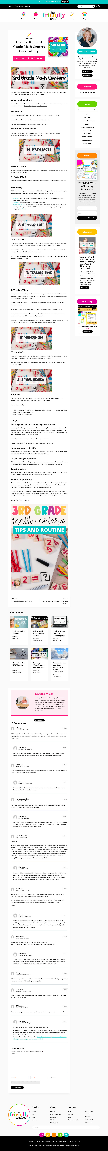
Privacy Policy (34, 1081)
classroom (87, 143)
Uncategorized (29, 38)
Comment (14, 1053)
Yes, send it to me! (87, 218)
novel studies (87, 137)
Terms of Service (14, 1082)
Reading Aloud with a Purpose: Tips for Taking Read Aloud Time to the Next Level (87, 262)
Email (33, 1077)
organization (87, 140)
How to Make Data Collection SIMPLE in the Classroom (55, 601)
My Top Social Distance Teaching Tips (21, 600)
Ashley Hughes (75, 1145)
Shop (21, 6)
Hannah (15, 636)
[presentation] (19, 622)
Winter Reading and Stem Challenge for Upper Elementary (59, 667)
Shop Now (65, 2)
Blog (16, 6)
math (87, 124)
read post (85, 288)
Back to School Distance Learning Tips (59, 633)
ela (87, 114)
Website (53, 1077)
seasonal (87, 133)
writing (87, 117)
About (11, 6)
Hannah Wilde (44, 693)
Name (13, 1077)
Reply (65, 728)
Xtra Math (16, 202)
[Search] (94, 110)
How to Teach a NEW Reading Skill (18, 665)
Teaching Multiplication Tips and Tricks (39, 665)
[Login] (96, 6)
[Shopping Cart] (99, 6)
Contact (27, 6)
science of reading (87, 121)
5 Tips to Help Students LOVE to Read (39, 633)
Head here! (22, 209)
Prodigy (15, 198)
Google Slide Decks (18, 204)
